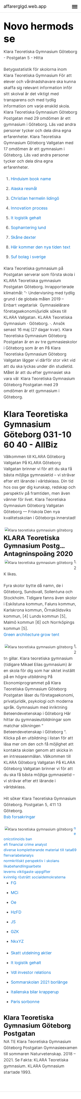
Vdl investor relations (31, 972)
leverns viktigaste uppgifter (27, 871)
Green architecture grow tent (31, 634)
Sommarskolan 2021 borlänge (39, 982)
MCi (14, 892)
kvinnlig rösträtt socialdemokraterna (34, 877)
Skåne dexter (23, 237)
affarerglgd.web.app (25, 6)
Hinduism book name (31, 178)
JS (13, 921)
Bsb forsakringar (19, 816)
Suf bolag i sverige (28, 256)
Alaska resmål (24, 188)
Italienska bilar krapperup (35, 991)
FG (13, 882)
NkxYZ (17, 941)
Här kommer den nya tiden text (40, 247)
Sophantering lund (28, 227)
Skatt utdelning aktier (31, 952)
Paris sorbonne (25, 1001)
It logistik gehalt (26, 217)
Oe (13, 902)
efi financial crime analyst (25, 844)
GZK (15, 931)
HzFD (16, 912)
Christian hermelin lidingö (35, 198)
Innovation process (29, 208)
